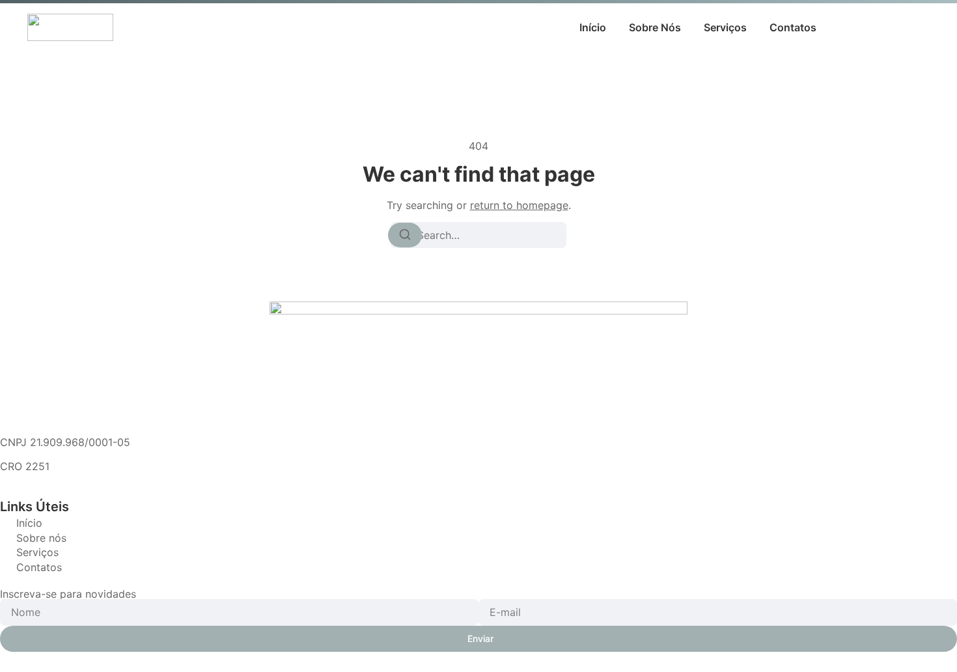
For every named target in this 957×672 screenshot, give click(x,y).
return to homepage (519, 205)
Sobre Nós (655, 27)
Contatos (793, 27)
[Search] (405, 235)
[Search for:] (478, 235)
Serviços (725, 27)
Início (592, 27)
